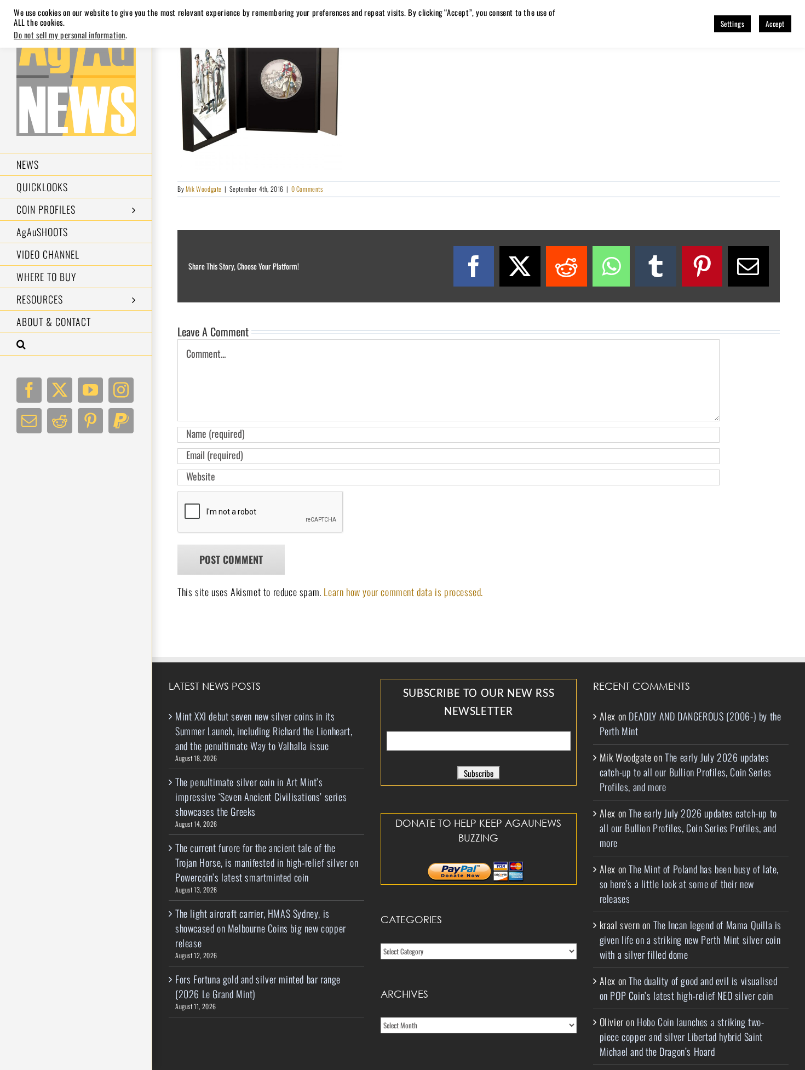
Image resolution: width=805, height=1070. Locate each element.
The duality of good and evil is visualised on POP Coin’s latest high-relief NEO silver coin (689, 988)
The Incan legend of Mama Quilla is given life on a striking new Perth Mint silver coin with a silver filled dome (690, 940)
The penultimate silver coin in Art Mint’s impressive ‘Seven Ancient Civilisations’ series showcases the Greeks (261, 797)
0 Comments (307, 188)
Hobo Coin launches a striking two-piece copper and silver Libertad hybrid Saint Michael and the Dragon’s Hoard (682, 1036)
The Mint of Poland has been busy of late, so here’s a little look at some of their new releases (689, 884)
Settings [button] (733, 23)
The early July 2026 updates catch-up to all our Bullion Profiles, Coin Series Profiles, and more (686, 772)
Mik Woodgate (204, 188)
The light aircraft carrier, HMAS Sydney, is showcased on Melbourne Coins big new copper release (260, 928)
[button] (76, 344)
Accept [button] (775, 23)
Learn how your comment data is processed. (403, 592)
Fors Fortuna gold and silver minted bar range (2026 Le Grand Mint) (258, 986)
